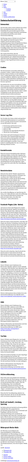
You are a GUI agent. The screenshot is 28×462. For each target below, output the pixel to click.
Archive (8, 10)
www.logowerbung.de (13, 460)
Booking (8, 9)
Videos (5, 13)
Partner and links (8, 458)
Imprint (5, 455)
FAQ (4, 12)
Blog (4, 6)
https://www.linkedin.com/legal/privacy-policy (13, 296)
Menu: (2, 1)
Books (5, 15)
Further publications (9, 17)
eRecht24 (7, 448)
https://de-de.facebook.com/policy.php (11, 248)
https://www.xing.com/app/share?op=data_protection (10, 329)
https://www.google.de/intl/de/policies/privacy (13, 368)
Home (5, 4)
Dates (4, 7)
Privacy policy (7, 456)
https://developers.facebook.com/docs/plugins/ (13, 219)
